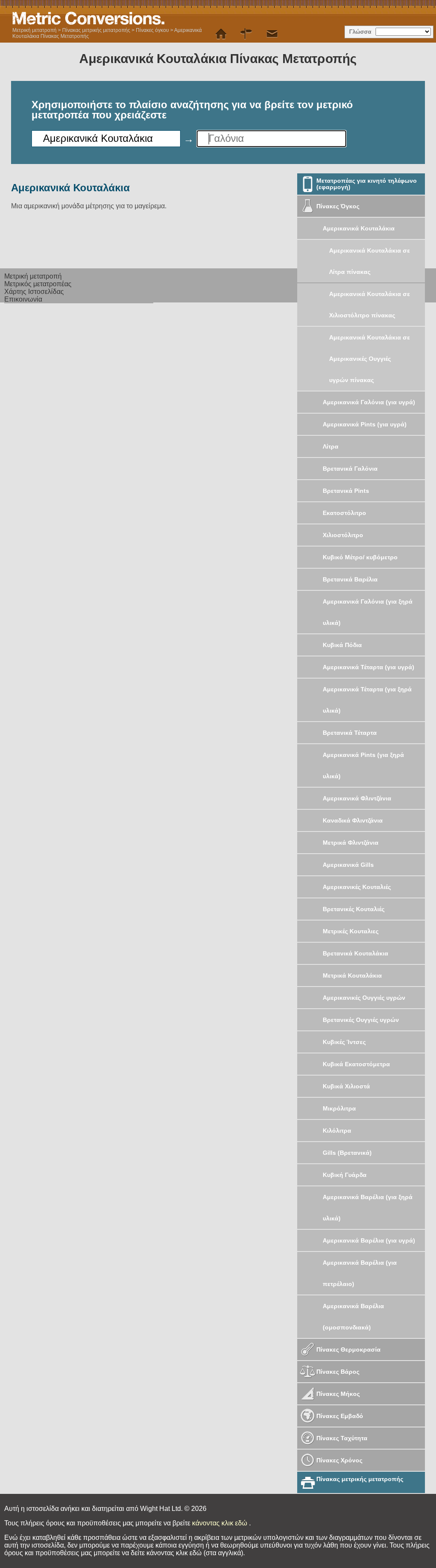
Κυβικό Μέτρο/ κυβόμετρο (360, 557)
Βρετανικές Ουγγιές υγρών (361, 1019)
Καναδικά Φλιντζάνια (353, 820)
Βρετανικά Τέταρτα (350, 732)
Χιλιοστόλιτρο (343, 535)
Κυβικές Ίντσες (344, 1042)
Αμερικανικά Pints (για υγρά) (365, 424)
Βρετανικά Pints (346, 490)
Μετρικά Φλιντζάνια (351, 842)
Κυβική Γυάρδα (345, 1174)
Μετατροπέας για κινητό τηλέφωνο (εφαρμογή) (366, 183)
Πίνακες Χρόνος (339, 1460)
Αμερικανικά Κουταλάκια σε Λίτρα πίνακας (369, 261)
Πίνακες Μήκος (338, 1393)
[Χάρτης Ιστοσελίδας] (246, 34)
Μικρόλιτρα (339, 1108)
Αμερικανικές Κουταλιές (357, 886)
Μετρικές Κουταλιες (351, 931)
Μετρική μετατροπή (34, 30)
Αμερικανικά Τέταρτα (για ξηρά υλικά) (367, 700)
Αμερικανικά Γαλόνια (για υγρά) (369, 402)
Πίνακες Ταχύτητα (341, 1438)
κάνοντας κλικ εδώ (220, 1523)
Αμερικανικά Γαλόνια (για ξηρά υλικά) (368, 612)
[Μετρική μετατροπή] (220, 34)
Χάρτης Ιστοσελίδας (34, 291)
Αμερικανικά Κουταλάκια (359, 228)
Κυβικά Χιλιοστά (346, 1086)
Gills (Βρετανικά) (347, 1152)
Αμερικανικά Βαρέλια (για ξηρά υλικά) (368, 1208)
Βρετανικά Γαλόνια (350, 468)
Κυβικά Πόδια (342, 645)
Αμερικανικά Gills (348, 864)
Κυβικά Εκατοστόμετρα (356, 1064)
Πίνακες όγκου (152, 30)
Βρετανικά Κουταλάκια (355, 953)
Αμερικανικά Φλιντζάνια (357, 798)
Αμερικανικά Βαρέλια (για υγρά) (369, 1240)
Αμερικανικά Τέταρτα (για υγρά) (368, 667)
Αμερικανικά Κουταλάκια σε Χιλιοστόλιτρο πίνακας (369, 305)
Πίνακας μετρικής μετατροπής (96, 30)
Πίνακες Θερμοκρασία (348, 1349)
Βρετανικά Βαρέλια (350, 579)
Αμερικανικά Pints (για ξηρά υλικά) (363, 765)
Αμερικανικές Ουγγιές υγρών (364, 997)
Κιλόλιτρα (337, 1130)
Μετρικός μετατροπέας (38, 284)
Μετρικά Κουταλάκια (352, 975)
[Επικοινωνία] (272, 34)
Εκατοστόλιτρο (344, 512)
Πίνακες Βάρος (337, 1371)
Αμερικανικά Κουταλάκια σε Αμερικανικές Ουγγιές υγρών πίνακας (369, 358)
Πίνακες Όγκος (337, 206)
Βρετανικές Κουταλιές (353, 909)
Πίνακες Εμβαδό (339, 1416)
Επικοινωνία (23, 299)
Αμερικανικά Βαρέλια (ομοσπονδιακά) (353, 1317)
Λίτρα (330, 446)
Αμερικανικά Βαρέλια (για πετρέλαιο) (360, 1273)
